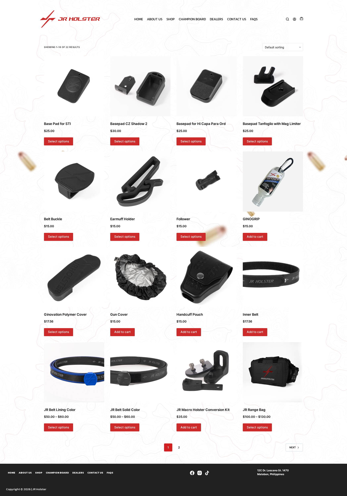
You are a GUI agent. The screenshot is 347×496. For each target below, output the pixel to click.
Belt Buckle (53, 219)
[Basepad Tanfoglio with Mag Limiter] (273, 86)
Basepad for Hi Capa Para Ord (201, 124)
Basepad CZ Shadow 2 (128, 124)
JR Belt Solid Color (125, 410)
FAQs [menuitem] (254, 19)
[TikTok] (207, 473)
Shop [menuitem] (170, 19)
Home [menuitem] (138, 19)
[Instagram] (199, 473)
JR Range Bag (254, 410)
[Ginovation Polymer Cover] (74, 277)
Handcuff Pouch (190, 314)
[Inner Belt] (273, 277)
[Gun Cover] (140, 277)
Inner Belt (250, 314)
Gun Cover (119, 314)
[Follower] (207, 181)
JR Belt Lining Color (60, 410)
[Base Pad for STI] (74, 86)
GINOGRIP (251, 219)
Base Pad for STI (57, 124)
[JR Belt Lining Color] (74, 372)
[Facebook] (192, 473)
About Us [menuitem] (154, 19)
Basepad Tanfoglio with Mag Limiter (272, 124)
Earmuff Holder (122, 219)
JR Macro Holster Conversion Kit (203, 410)
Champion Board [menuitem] (192, 19)
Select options (58, 141)
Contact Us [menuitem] (236, 19)
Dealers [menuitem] (216, 19)
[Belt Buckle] (74, 181)
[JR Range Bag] (273, 372)
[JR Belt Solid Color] (140, 372)
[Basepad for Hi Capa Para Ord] (207, 86)
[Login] (294, 19)
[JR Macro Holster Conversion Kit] (207, 372)
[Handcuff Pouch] (207, 277)
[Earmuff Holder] (140, 181)
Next (292, 447)
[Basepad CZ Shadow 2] (140, 86)
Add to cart (255, 236)
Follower (183, 219)
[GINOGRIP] (273, 181)
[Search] (287, 19)
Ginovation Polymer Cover (65, 314)
